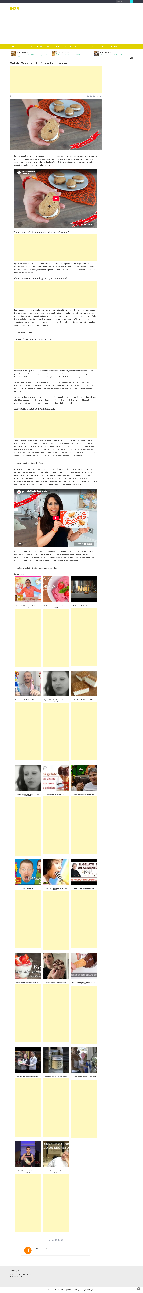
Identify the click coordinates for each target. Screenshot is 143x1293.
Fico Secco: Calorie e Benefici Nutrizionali (70, 55)
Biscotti (66, 46)
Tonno (57, 46)
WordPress (62, 1290)
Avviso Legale (17, 1276)
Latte (85, 46)
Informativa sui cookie (20, 1279)
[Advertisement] (71, 29)
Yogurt (94, 46)
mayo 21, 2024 (15, 96)
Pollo (48, 46)
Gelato (76, 46)
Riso (31, 46)
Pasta (23, 46)
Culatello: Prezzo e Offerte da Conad (111, 55)
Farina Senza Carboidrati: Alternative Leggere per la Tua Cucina (33, 55)
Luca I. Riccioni (41, 1248)
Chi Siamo (113, 46)
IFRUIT (15, 8)
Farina (39, 46)
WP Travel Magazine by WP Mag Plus (81, 1290)
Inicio (14, 46)
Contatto (125, 46)
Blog (103, 46)
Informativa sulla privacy (21, 1274)
